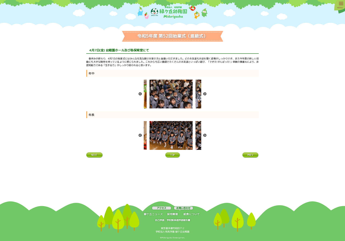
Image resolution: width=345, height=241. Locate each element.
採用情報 (172, 214)
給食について (191, 214)
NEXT (94, 155)
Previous (140, 94)
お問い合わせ (183, 208)
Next (205, 94)
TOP (172, 155)
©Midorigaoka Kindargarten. (172, 237)
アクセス (161, 208)
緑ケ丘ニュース (153, 214)
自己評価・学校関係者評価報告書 (172, 220)
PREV (250, 155)
